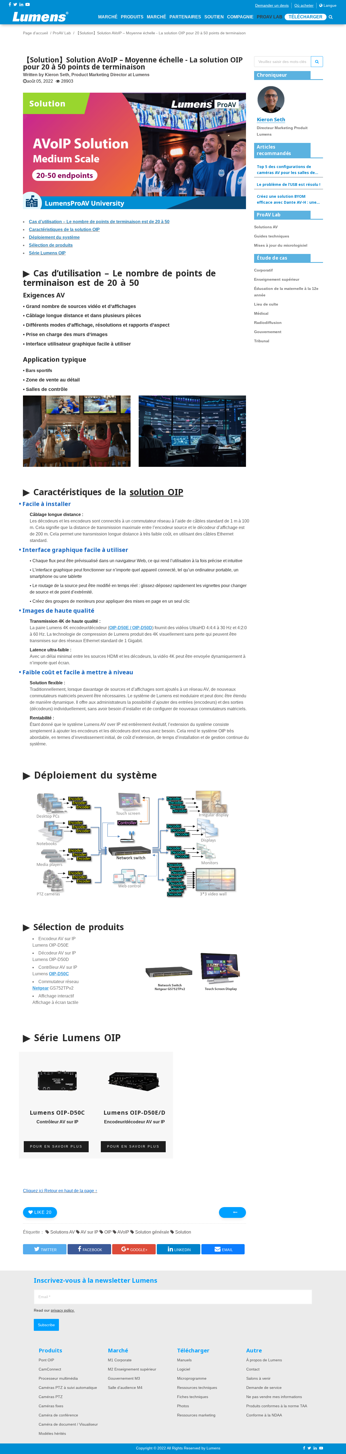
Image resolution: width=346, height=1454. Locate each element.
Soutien (214, 17)
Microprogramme (192, 1378)
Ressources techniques (197, 1387)
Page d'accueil (35, 33)
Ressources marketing (196, 1415)
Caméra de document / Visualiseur (68, 1424)
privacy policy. (63, 1310)
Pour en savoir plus (56, 1146)
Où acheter (304, 5)
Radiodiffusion (268, 322)
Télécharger (305, 17)
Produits (132, 17)
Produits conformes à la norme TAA (276, 1406)
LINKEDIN (182, 1250)
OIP (107, 1232)
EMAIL (227, 1250)
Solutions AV (62, 1232)
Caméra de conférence (58, 1415)
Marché (108, 17)
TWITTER (48, 1250)
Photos (183, 1406)
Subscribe (46, 1325)
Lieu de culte (266, 304)
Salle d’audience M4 (125, 1387)
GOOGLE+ (139, 1250)
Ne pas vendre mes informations (274, 1397)
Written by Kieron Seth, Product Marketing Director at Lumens (86, 74)
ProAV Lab (269, 17)
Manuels (184, 1360)
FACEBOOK (92, 1250)
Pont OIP (46, 1360)
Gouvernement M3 (124, 1378)
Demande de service (264, 1387)
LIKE (42, 1212)
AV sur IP (89, 1232)
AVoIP (123, 1232)
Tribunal (261, 341)
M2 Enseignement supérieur (132, 1369)
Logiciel (183, 1369)
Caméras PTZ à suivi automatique (68, 1387)
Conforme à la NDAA (264, 1415)
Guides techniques (271, 236)
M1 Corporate (120, 1360)
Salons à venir (258, 1378)
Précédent (232, 1212)
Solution (182, 1232)
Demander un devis (272, 5)
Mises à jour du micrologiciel (280, 245)
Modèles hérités (52, 1433)
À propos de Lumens (264, 1360)
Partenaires (185, 17)
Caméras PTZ (51, 1397)
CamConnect (50, 1369)
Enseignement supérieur (276, 279)
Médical (261, 313)
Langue (329, 5)
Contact (253, 1369)
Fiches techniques (192, 1397)
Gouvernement (267, 332)
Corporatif (263, 270)
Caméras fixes (51, 1406)
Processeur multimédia (58, 1378)
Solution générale (151, 1232)
